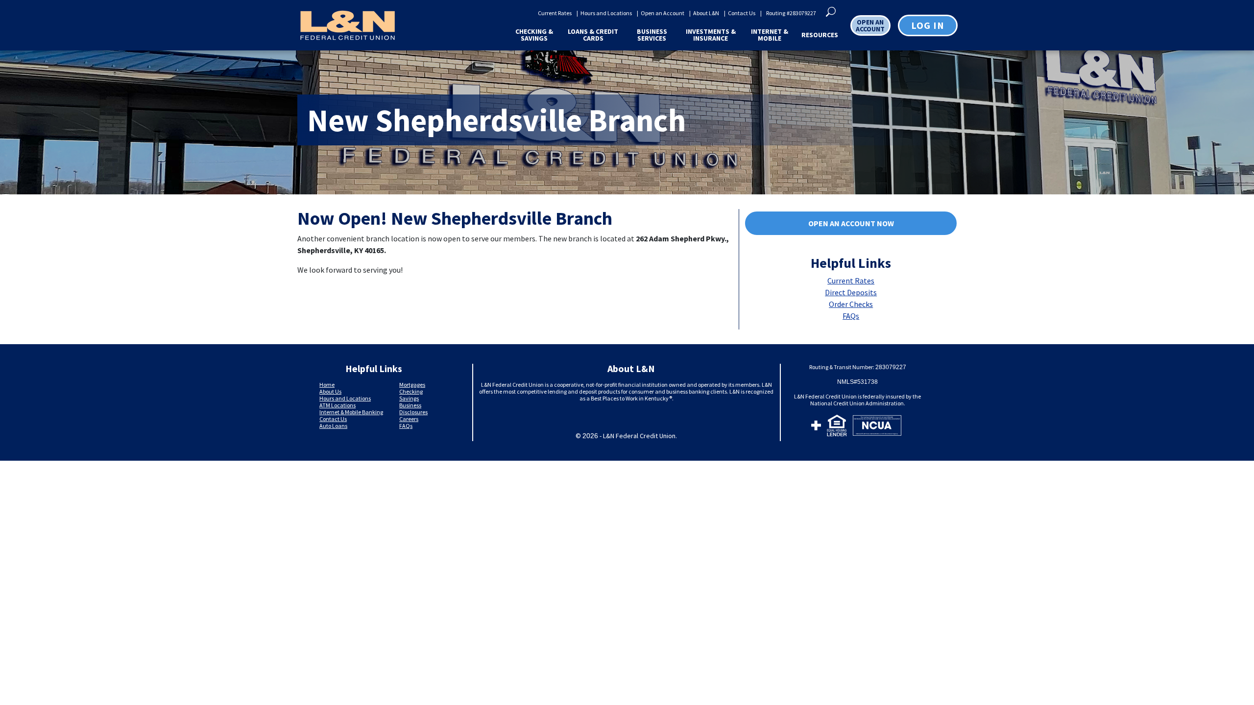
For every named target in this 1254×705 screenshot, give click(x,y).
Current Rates (555, 13)
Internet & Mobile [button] (769, 35)
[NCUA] (877, 427)
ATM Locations (337, 405)
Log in (927, 25)
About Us (330, 391)
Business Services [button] (652, 35)
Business (410, 405)
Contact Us (741, 13)
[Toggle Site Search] (831, 11)
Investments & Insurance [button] (711, 35)
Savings (409, 398)
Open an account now (851, 223)
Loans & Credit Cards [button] (593, 35)
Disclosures (413, 412)
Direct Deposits (851, 292)
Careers (408, 419)
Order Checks (851, 304)
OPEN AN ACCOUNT (870, 25)
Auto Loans (333, 425)
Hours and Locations (606, 13)
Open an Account (662, 13)
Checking (411, 391)
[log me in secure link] (816, 427)
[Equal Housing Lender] (837, 427)
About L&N (706, 13)
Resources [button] (819, 34)
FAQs (851, 316)
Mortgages (412, 384)
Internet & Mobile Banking (351, 412)
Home (327, 384)
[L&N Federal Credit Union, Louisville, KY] (347, 25)
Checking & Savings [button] (534, 35)
